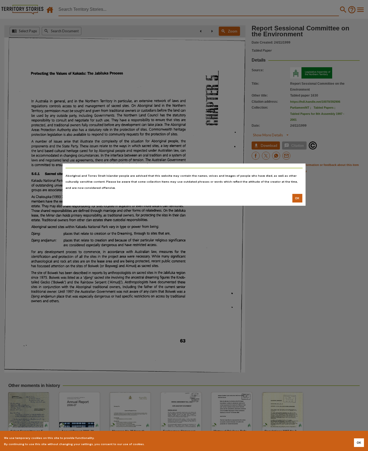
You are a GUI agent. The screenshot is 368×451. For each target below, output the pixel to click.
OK (297, 198)
